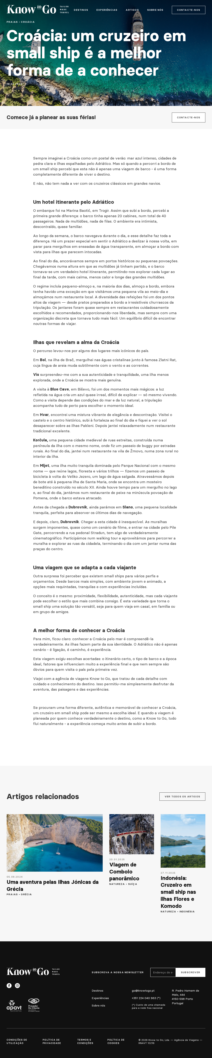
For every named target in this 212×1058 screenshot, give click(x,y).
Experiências (106, 9)
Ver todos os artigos (182, 796)
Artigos (132, 9)
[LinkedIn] (25, 985)
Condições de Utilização (17, 1041)
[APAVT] (14, 1005)
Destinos (81, 9)
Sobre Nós (155, 9)
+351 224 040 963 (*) (146, 998)
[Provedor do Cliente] (34, 1005)
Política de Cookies (116, 1041)
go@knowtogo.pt (143, 990)
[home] (38, 10)
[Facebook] (9, 985)
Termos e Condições (85, 1041)
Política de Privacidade (52, 1041)
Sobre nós (98, 1005)
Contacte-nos (188, 9)
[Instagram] (17, 985)
